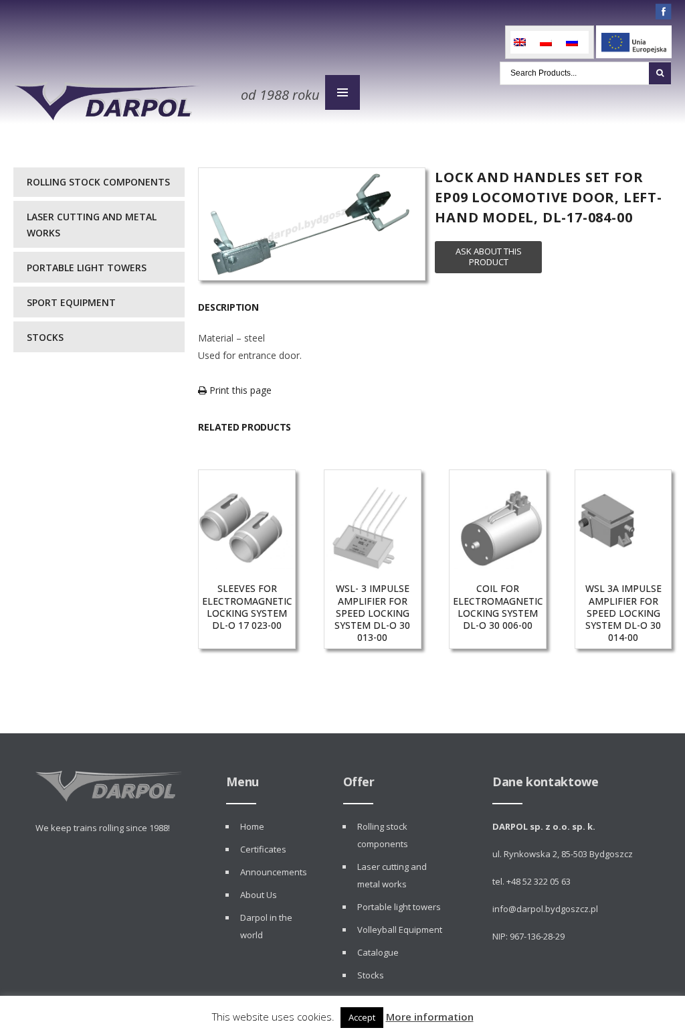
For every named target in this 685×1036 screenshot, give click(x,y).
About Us (258, 895)
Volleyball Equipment (399, 929)
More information (430, 1016)
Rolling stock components (98, 181)
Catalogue (378, 952)
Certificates (263, 849)
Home (252, 826)
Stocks (45, 337)
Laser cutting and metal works (92, 224)
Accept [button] (362, 1017)
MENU (342, 92)
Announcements (273, 872)
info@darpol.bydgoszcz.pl (545, 909)
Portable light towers (86, 267)
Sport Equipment (71, 302)
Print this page (239, 390)
